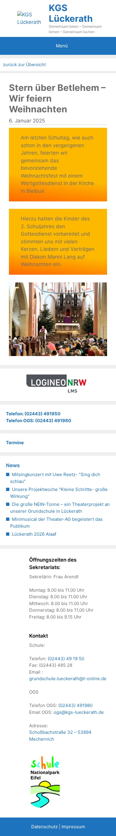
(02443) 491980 (75, 705)
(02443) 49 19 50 (66, 658)
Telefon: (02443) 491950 (33, 414)
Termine (15, 442)
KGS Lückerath (71, 13)
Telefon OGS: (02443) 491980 (38, 420)
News (13, 465)
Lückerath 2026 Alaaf (34, 534)
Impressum (73, 826)
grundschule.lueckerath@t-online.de (67, 678)
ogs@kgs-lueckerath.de (79, 712)
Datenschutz (44, 826)
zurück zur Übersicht (24, 64)
